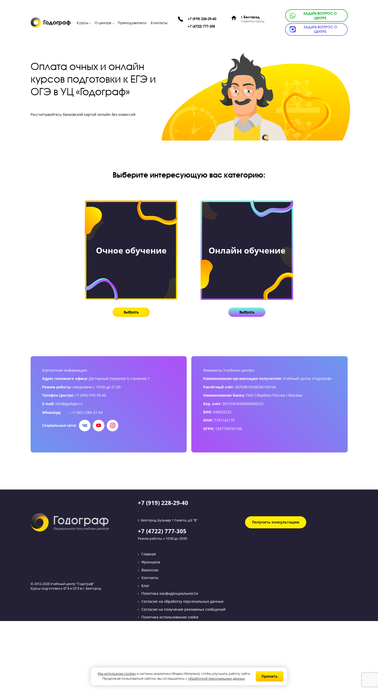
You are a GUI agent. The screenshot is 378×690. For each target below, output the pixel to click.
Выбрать (131, 312)
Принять (270, 676)
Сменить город (252, 21)
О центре (103, 23)
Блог (145, 585)
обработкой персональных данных (216, 678)
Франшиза (150, 562)
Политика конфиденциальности (169, 593)
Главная (148, 554)
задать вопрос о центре (320, 15)
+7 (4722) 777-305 (201, 26)
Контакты (159, 23)
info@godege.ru (69, 403)
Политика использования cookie (170, 617)
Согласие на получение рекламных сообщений (183, 609)
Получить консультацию (275, 522)
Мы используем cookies (117, 674)
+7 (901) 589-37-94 (87, 412)
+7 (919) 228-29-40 (202, 19)
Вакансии (149, 569)
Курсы (82, 23)
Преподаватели (132, 23)
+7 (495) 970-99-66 (90, 395)
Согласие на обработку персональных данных (182, 601)
